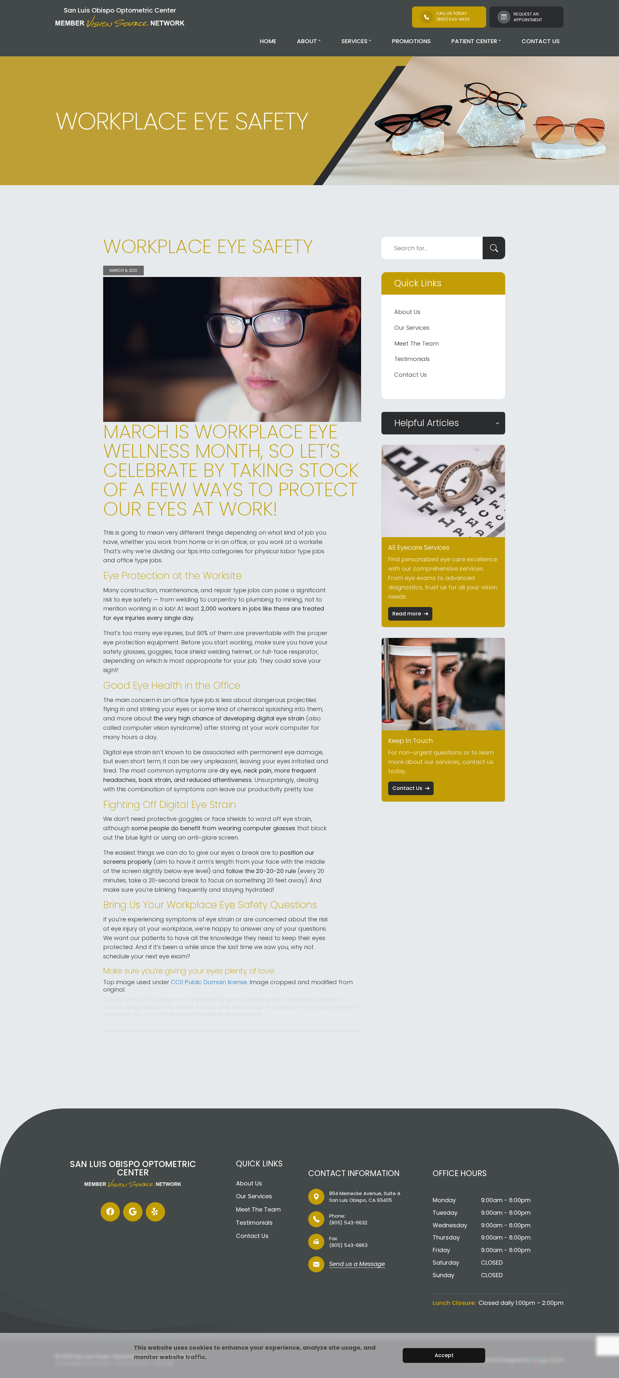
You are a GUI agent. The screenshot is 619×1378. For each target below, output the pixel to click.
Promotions (411, 41)
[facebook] (110, 1211)
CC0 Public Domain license (209, 982)
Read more (406, 613)
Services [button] (354, 41)
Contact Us (541, 41)
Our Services (411, 328)
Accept (444, 1355)
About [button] (307, 41)
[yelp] (155, 1211)
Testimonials (412, 359)
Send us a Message (357, 1264)
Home (268, 41)
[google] (132, 1211)
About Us (407, 312)
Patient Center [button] (474, 41)
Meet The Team (416, 343)
